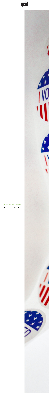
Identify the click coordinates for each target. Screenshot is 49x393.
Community (7, 204)
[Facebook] (40, 4)
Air (4, 204)
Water (13, 205)
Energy (10, 204)
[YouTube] (43, 4)
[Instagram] (42, 4)
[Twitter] (41, 4)
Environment (14, 204)
